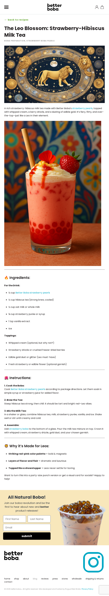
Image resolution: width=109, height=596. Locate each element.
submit (27, 536)
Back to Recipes (18, 19)
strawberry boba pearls (40, 41)
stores (65, 578)
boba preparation (14, 41)
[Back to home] (54, 7)
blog (35, 578)
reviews (45, 578)
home (7, 578)
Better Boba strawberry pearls (32, 292)
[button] (6, 7)
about (26, 578)
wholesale (77, 578)
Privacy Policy (87, 589)
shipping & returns (95, 578)
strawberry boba (18, 428)
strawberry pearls (82, 108)
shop (16, 578)
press (55, 578)
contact (8, 581)
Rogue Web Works (73, 589)
